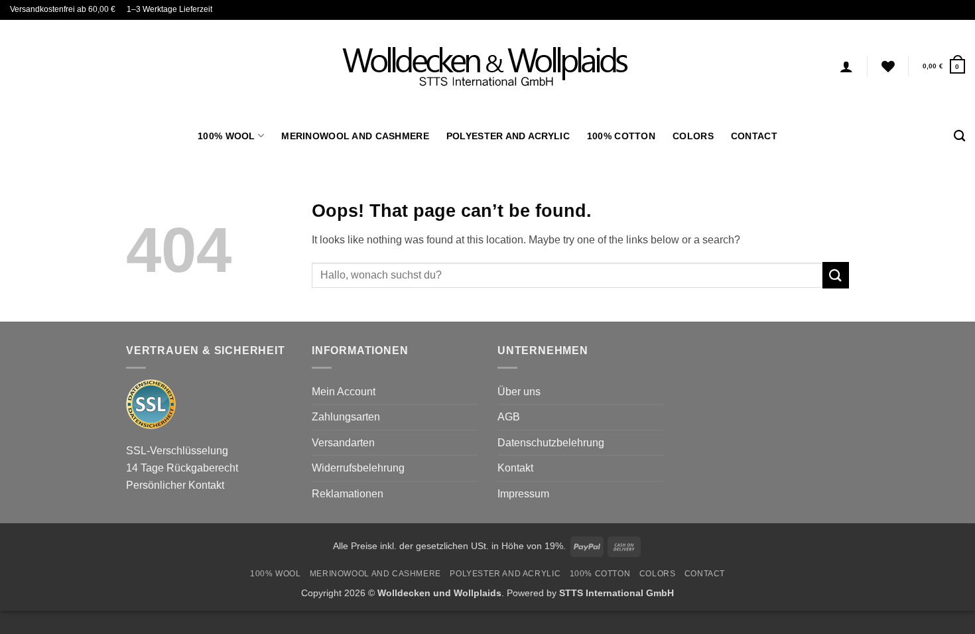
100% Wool (226, 136)
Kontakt (515, 468)
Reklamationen (347, 493)
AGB (508, 416)
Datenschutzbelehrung (550, 442)
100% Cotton (621, 136)
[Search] (959, 136)
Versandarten (343, 442)
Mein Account (343, 391)
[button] (944, 66)
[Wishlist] (888, 66)
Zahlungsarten (346, 416)
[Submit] (835, 275)
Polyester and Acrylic (508, 136)
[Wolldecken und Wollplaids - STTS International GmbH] (487, 66)
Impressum (523, 493)
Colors (693, 136)
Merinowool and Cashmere (355, 136)
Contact (754, 136)
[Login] (846, 66)
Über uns (519, 391)
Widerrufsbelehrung (358, 468)
